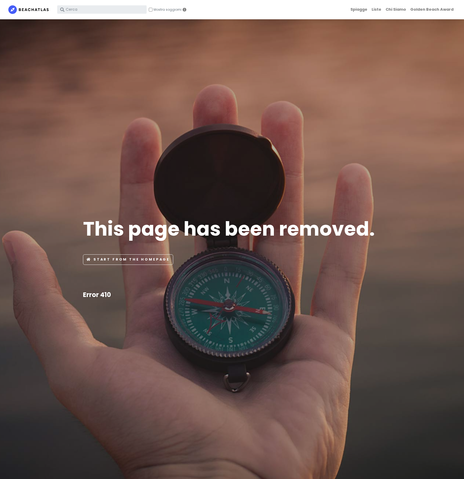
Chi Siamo (396, 9)
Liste (376, 9)
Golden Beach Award (432, 9)
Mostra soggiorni (168, 10)
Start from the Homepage (131, 259)
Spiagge (358, 9)
